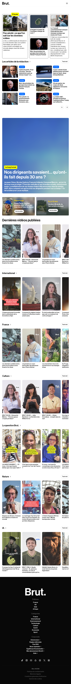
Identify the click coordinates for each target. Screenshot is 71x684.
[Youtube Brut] (31, 660)
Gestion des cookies (35, 679)
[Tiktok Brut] (22, 660)
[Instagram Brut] (26, 660)
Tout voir (65, 61)
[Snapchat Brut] (35, 660)
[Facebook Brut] (40, 660)
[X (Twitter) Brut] (44, 660)
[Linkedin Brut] (49, 660)
